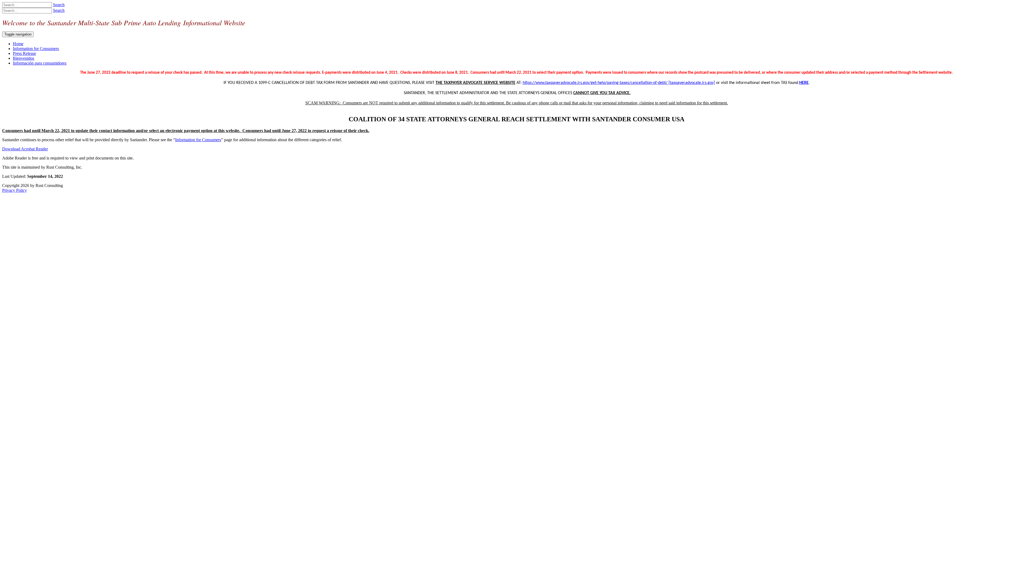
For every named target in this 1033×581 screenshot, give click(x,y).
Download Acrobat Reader (25, 149)
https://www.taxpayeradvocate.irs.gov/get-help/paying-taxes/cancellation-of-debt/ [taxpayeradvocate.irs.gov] (619, 83)
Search (59, 4)
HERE (804, 83)
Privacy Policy (14, 190)
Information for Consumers (198, 139)
